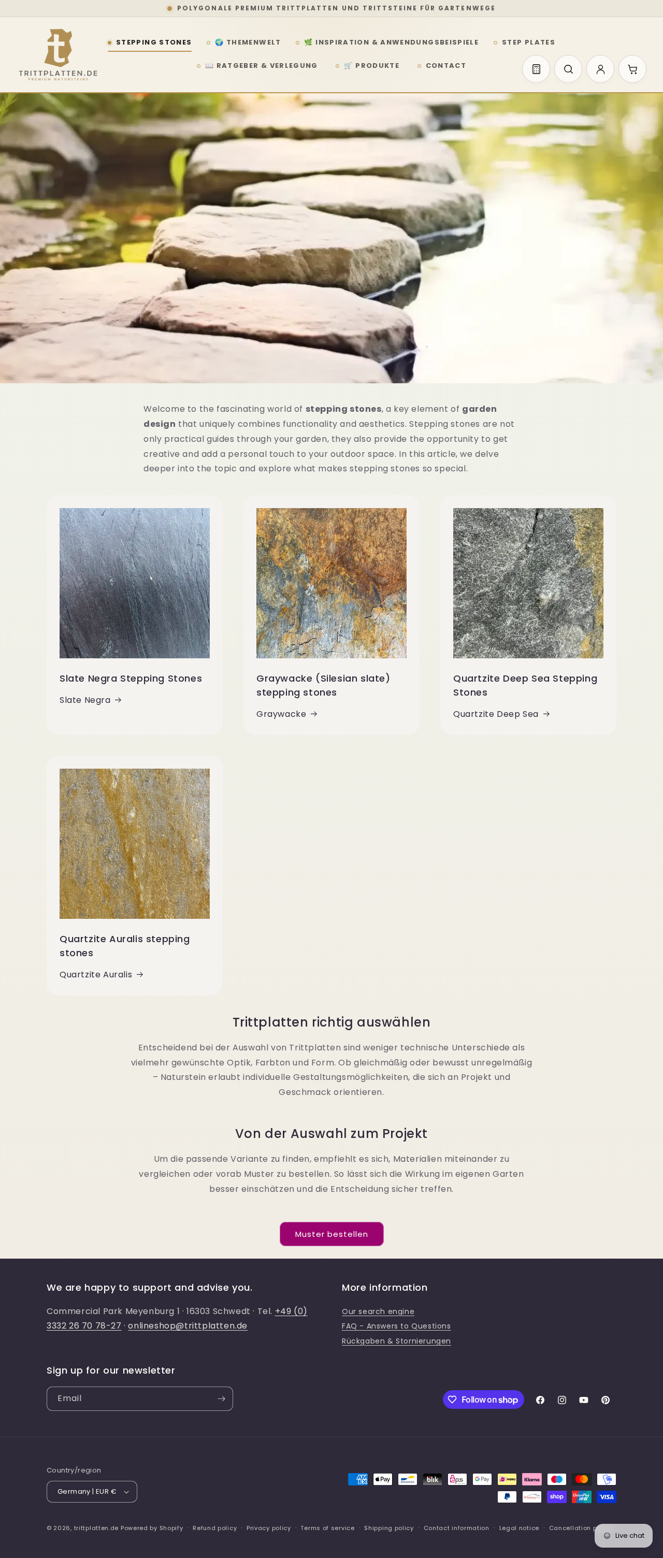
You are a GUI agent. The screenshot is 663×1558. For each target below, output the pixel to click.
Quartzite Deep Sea (496, 714)
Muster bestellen (331, 1234)
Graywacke (281, 714)
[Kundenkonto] (600, 69)
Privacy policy (269, 1528)
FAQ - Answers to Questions (396, 1326)
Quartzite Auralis (96, 974)
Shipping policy (389, 1528)
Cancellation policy (580, 1528)
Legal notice (519, 1528)
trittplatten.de (96, 1528)
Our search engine (378, 1311)
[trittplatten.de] (58, 55)
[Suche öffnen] (568, 69)
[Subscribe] (221, 1399)
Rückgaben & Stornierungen (396, 1341)
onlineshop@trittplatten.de (188, 1326)
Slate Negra (85, 700)
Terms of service (327, 1528)
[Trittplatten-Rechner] (536, 69)
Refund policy (215, 1528)
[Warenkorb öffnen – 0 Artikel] (632, 69)
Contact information (456, 1528)
